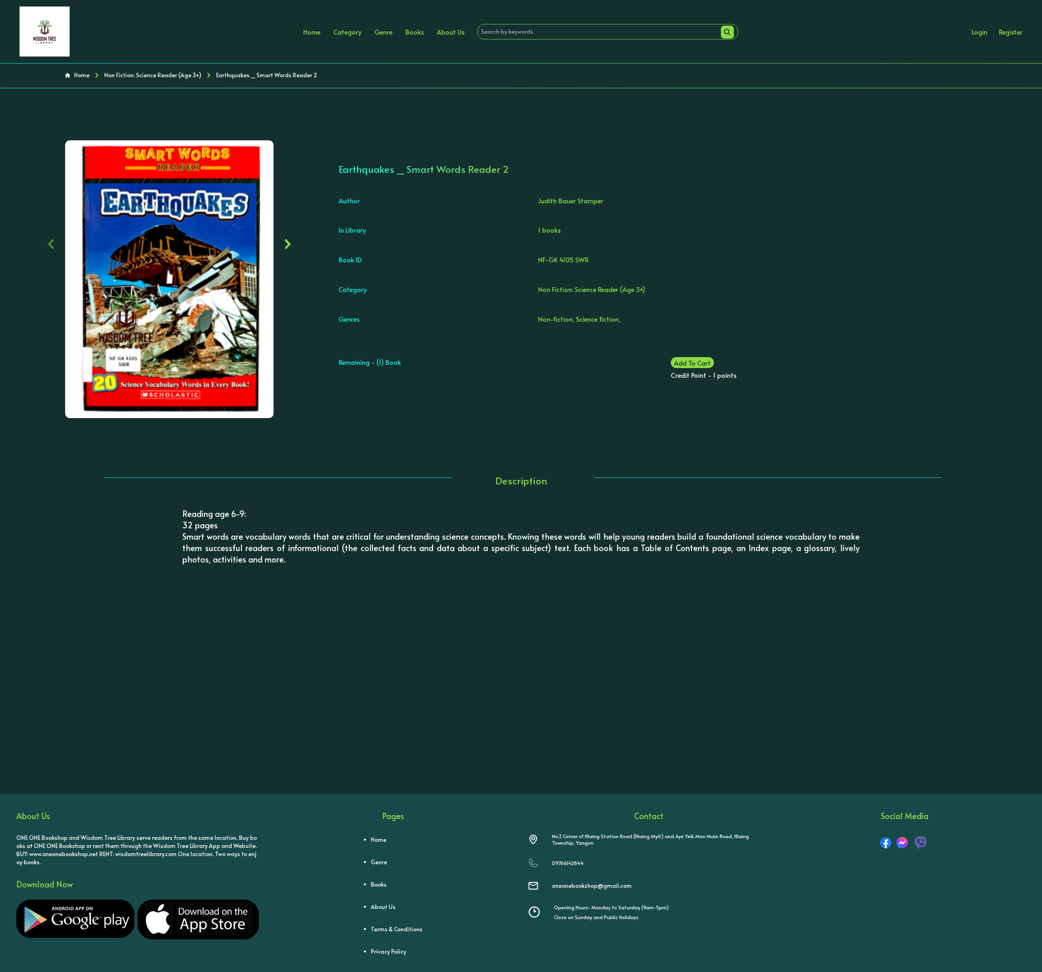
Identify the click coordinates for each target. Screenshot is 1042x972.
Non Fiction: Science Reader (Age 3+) (152, 75)
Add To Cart (692, 362)
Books (414, 31)
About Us (450, 31)
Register (1010, 31)
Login (979, 31)
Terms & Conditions (396, 929)
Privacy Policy (388, 951)
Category (347, 31)
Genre (383, 31)
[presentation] (51, 242)
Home (311, 31)
